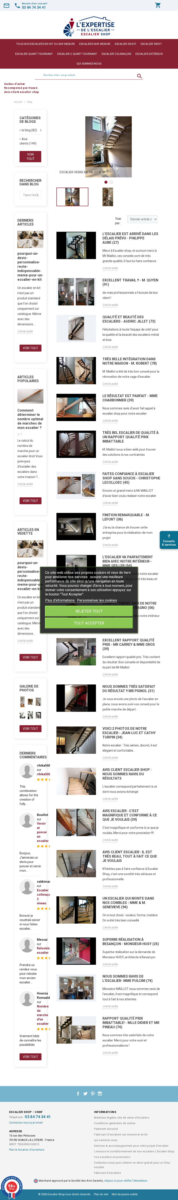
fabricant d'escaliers (107, 1172)
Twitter (85, 1093)
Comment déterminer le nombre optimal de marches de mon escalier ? (30, 419)
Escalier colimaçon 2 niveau (44, 897)
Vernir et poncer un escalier (43, 832)
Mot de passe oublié (125, 1194)
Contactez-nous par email (26, 1122)
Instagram (100, 1093)
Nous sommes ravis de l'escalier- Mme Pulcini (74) (127, 978)
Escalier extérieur (149, 53)
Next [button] (154, 146)
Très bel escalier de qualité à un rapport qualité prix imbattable (130, 437)
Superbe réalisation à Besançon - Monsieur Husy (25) (130, 941)
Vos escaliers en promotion (112, 1157)
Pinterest (93, 1093)
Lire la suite (25, 331)
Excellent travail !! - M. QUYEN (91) (130, 282)
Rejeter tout (89, 611)
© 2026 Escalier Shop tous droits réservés (64, 1194)
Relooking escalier (44, 950)
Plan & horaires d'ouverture (26, 1149)
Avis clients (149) (28, 141)
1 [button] (105, 182)
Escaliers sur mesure (94, 43)
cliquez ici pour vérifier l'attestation (125, 1180)
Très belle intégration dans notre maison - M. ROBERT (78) (129, 361)
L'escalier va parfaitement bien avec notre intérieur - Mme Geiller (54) (127, 561)
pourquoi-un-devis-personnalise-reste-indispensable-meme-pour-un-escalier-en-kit (30, 266)
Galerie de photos (29, 688)
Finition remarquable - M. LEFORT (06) (126, 517)
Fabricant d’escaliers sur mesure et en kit (121, 1134)
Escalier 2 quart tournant (77, 53)
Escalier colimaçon (116, 53)
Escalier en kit (125, 43)
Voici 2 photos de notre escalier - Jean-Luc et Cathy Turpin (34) (129, 732)
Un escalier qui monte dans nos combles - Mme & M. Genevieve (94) (128, 902)
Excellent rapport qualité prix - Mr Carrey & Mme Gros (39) (128, 644)
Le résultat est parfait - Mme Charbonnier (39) (130, 398)
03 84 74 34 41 (38, 1117)
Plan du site (101, 1194)
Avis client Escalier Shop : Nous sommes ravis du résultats (127, 774)
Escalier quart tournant (34, 53)
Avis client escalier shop (21, 92)
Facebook (78, 1093)
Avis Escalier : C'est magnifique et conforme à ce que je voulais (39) (129, 815)
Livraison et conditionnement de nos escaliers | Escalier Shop (134, 1151)
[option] (108, 146)
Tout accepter (89, 623)
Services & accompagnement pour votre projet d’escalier (131, 1145)
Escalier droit (151, 43)
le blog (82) (29, 130)
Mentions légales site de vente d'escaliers (121, 1117)
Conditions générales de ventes (114, 1123)
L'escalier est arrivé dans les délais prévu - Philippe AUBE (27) (130, 238)
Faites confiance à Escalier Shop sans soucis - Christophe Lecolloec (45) (131, 478)
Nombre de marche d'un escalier (43, 1015)
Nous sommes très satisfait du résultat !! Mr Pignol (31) (128, 688)
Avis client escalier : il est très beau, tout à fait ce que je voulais (129, 856)
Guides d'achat (14, 84)
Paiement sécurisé (106, 1128)
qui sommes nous (89, 63)
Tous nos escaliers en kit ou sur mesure (45, 43)
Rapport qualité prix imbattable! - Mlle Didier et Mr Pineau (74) (130, 1022)
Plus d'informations (60, 600)
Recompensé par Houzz (21, 87)
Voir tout (30, 157)
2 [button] (111, 182)
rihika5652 (44, 774)
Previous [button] (62, 146)
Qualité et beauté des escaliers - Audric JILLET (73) (128, 319)
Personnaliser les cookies (97, 600)
